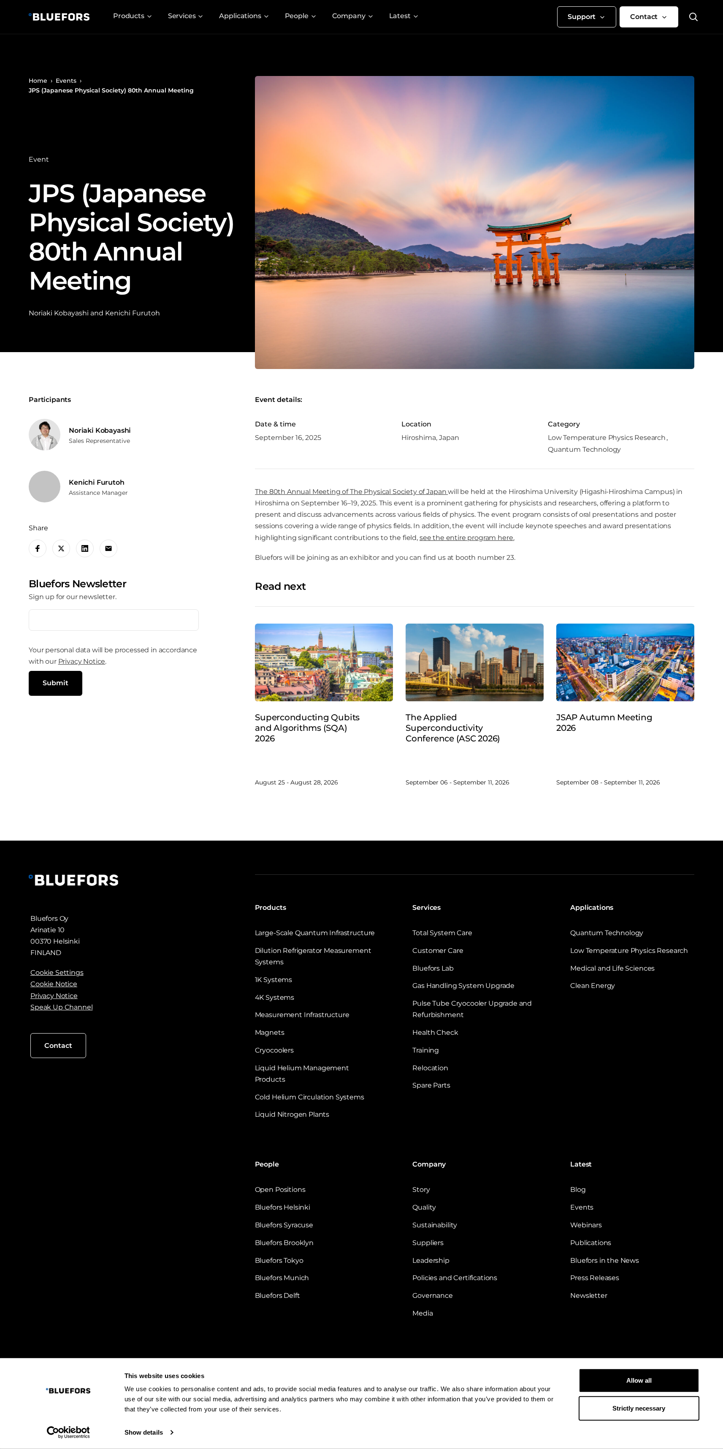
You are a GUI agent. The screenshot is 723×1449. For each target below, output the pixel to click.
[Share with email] (108, 548)
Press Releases (594, 1278)
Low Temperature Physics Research (629, 951)
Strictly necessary (638, 1407)
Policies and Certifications (454, 1278)
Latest (400, 16)
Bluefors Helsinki (282, 1207)
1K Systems (273, 980)
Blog (577, 1190)
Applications (240, 16)
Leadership (430, 1260)
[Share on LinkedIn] (85, 548)
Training (425, 1050)
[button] (688, 17)
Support (582, 17)
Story (421, 1190)
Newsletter (588, 1296)
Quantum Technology (606, 933)
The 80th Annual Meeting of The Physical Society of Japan (351, 492)
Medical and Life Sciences (612, 968)
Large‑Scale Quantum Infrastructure (315, 933)
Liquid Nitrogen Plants (292, 1114)
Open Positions (280, 1190)
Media (422, 1313)
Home (38, 80)
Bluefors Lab (432, 968)
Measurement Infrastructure (302, 1015)
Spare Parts (431, 1085)
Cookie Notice (53, 984)
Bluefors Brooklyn (284, 1243)
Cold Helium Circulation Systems (309, 1097)
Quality (424, 1207)
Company (349, 16)
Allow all (639, 1380)
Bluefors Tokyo (279, 1260)
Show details (144, 1432)
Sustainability (434, 1225)
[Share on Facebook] (37, 548)
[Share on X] (61, 548)
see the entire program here (466, 538)
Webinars (586, 1225)
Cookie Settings (57, 973)
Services (182, 16)
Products (128, 16)
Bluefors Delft (277, 1296)
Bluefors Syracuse (284, 1225)
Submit (55, 683)
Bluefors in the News (604, 1260)
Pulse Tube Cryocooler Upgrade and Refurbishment (472, 1009)
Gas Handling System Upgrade (463, 986)
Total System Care (442, 933)
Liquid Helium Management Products (302, 1073)
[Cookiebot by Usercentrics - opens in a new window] (68, 1432)
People (297, 16)
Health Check (435, 1032)
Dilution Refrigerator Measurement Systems (313, 956)
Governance (432, 1296)
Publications (590, 1243)
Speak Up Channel (61, 1007)
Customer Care (437, 951)
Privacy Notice (82, 661)
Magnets (269, 1032)
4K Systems (274, 997)
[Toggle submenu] (149, 16)
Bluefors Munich (282, 1278)
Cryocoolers (274, 1050)
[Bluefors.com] (59, 17)
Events (66, 80)
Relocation (430, 1068)
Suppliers (428, 1243)
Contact (644, 17)
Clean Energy (592, 986)
